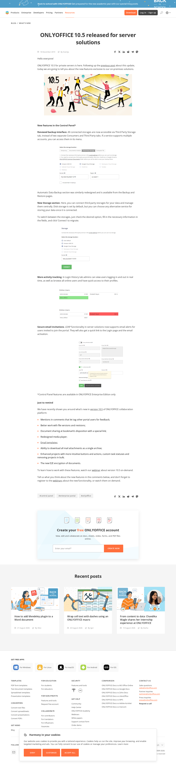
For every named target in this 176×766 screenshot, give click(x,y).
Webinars (75, 714)
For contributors (48, 715)
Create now (113, 548)
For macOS (69, 667)
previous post (108, 65)
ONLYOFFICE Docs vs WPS (112, 699)
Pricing (49, 12)
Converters (17, 703)
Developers (38, 12)
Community (76, 703)
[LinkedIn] (123, 52)
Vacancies (45, 726)
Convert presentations (20, 715)
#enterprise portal (67, 495)
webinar (96, 470)
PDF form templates (19, 685)
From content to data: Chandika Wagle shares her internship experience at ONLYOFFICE (138, 620)
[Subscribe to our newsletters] (13, 752)
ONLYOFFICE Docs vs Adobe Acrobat (117, 703)
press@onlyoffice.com (148, 700)
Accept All (70, 752)
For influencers (47, 723)
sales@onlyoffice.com (148, 688)
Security (76, 680)
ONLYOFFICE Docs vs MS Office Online (117, 685)
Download (131, 12)
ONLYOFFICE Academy (81, 711)
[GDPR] (80, 690)
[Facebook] (115, 52)
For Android (92, 667)
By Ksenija (65, 52)
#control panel (46, 495)
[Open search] (161, 12)
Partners (59, 12)
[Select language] (167, 12)
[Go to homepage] (7, 12)
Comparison (108, 680)
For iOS (113, 667)
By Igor (91, 628)
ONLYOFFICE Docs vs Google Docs (116, 689)
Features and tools (49, 700)
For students (46, 685)
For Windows (25, 667)
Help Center (76, 707)
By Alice (38, 628)
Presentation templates (20, 696)
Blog (13, 23)
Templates (16, 680)
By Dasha (144, 628)
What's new (25, 23)
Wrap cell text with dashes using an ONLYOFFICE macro (87, 618)
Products (15, 12)
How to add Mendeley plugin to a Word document (33, 618)
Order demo (77, 725)
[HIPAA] (74, 690)
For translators (47, 719)
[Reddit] (128, 52)
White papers (77, 718)
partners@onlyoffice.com (149, 694)
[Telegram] (132, 52)
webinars (57, 480)
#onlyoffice (86, 495)
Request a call (145, 703)
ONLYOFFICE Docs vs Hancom (114, 707)
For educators (47, 689)
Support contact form (80, 721)
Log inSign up (148, 12)
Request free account (50, 704)
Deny (32, 752)
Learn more (123, 744)
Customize (51, 752)
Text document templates (21, 689)
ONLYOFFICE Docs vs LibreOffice (115, 696)
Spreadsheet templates (20, 692)
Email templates (49, 442)
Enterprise (26, 12)
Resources (70, 12)
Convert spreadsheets (20, 711)
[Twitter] (119, 52)
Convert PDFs (16, 718)
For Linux (47, 667)
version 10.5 (96, 409)
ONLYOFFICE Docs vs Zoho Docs (115, 692)
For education (48, 680)
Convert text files (18, 707)
